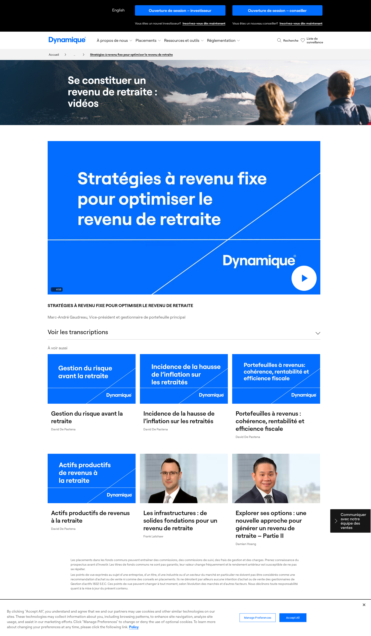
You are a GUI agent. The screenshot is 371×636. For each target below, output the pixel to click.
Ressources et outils (181, 40)
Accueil (54, 54)
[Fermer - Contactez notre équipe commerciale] (336, 521)
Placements (146, 40)
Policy (134, 627)
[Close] (364, 605)
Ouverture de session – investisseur (180, 10)
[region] (185, 618)
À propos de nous (112, 40)
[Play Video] (304, 278)
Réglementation (221, 40)
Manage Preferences (257, 618)
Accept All (293, 618)
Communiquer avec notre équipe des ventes (353, 521)
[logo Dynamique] (67, 40)
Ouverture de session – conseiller (277, 10)
